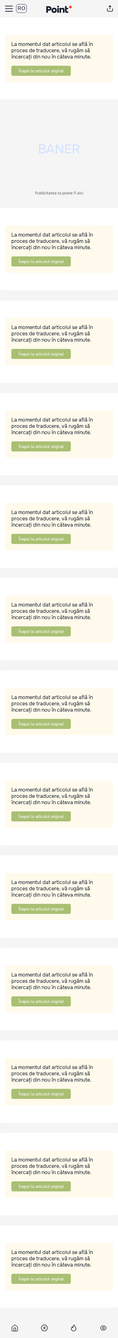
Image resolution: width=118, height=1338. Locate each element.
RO (21, 8)
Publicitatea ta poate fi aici (59, 193)
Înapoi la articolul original (41, 71)
